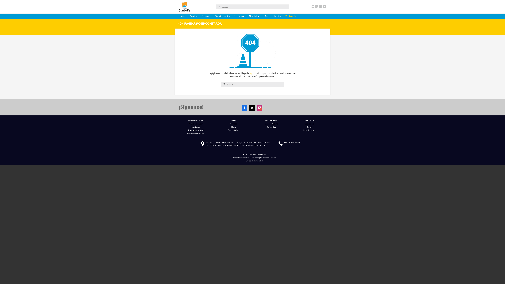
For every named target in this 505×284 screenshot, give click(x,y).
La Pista (277, 16)
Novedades (254, 16)
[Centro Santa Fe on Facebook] (320, 7)
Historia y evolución (196, 124)
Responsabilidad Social (196, 130)
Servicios (194, 16)
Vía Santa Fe (290, 16)
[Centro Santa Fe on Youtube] (324, 7)
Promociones (239, 16)
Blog (266, 16)
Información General (195, 120)
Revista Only (271, 127)
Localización (195, 127)
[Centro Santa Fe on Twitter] (316, 7)
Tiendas (183, 16)
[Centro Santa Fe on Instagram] (313, 7)
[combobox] (255, 6)
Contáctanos (309, 124)
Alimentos (206, 16)
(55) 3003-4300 (292, 142)
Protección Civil (233, 130)
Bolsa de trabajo (309, 130)
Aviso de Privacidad (254, 160)
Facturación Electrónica (195, 133)
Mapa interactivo (222, 16)
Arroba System (269, 157)
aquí (251, 73)
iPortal (309, 127)
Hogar (233, 127)
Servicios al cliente (271, 124)
